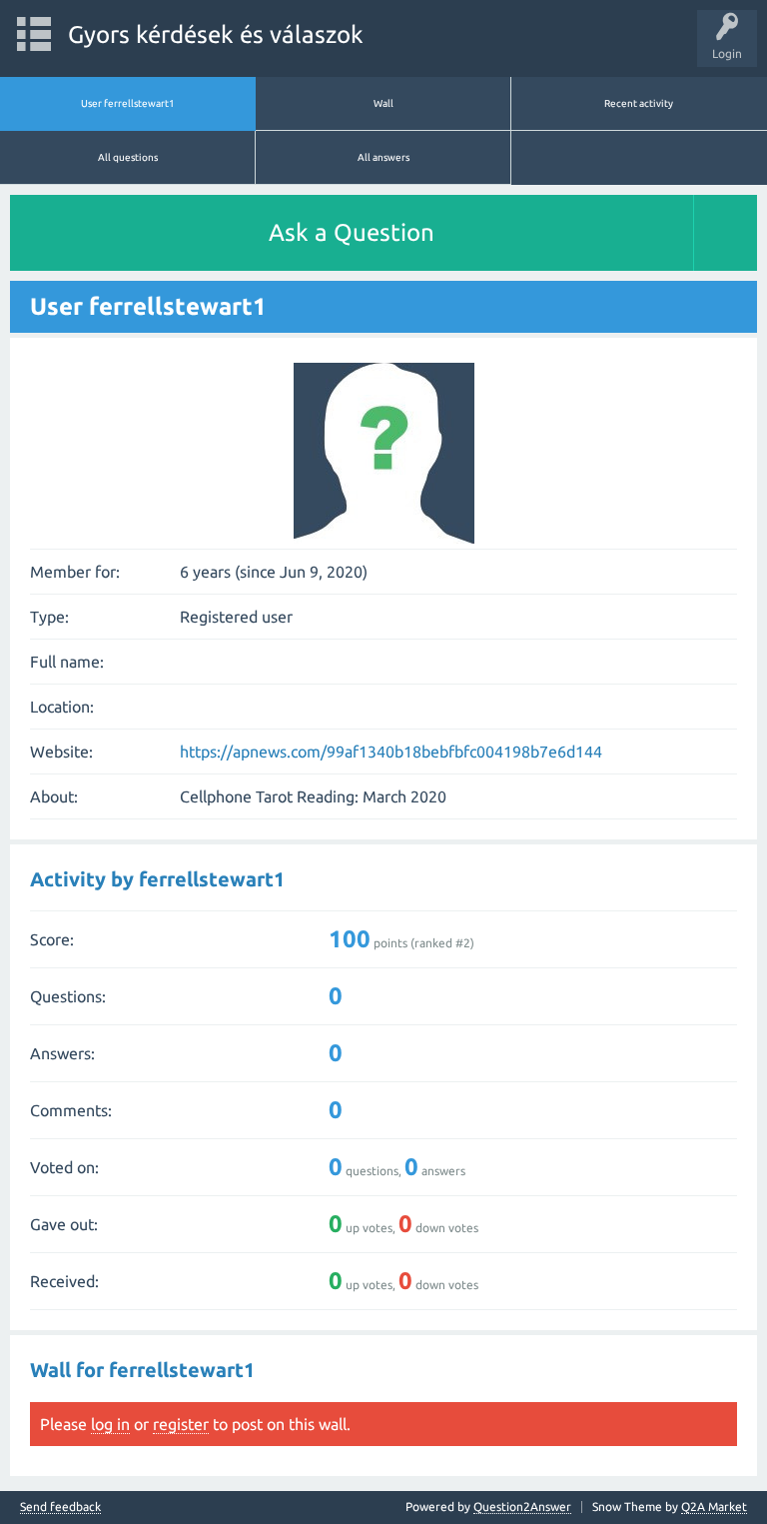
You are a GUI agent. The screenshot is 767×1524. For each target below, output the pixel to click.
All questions (128, 157)
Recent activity (638, 103)
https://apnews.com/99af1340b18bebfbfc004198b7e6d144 (391, 752)
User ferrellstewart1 (128, 103)
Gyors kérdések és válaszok (216, 34)
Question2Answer (522, 1506)
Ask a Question (351, 232)
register (181, 1424)
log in (110, 1424)
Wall (383, 103)
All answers (383, 157)
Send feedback (60, 1507)
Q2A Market (714, 1506)
